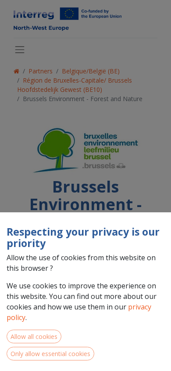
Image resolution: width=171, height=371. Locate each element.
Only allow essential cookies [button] (50, 353)
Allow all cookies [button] (34, 336)
